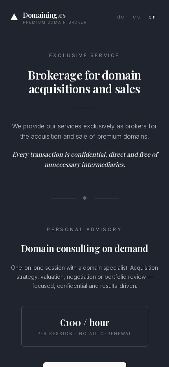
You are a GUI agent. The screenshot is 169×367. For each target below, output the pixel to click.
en (152, 17)
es (137, 17)
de (121, 17)
